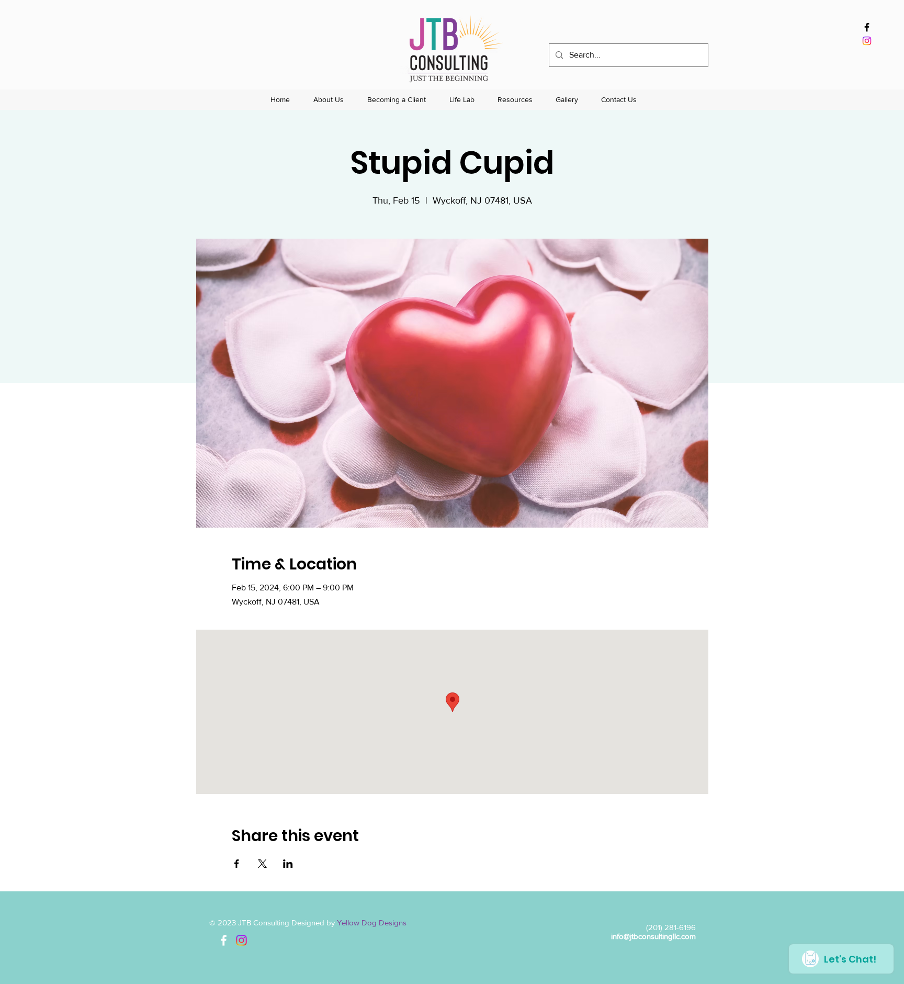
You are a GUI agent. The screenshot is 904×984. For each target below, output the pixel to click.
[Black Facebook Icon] (867, 27)
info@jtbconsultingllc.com (653, 936)
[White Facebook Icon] (224, 940)
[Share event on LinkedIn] (288, 863)
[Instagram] (867, 41)
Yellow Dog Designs (371, 922)
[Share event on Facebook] (237, 863)
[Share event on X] (262, 863)
